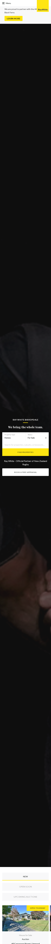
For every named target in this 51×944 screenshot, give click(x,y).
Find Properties (25, 452)
